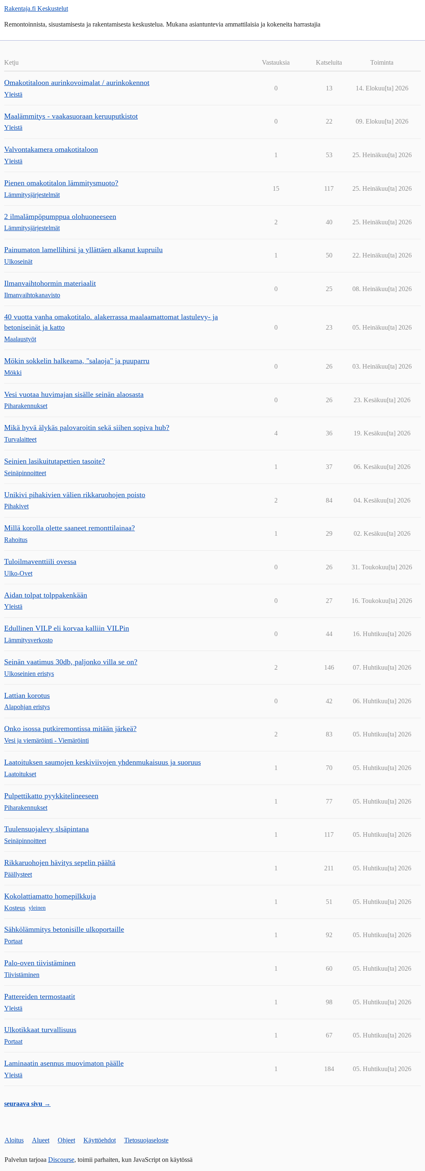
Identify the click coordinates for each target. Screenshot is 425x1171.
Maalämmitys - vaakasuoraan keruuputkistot (71, 116)
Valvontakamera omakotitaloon (51, 149)
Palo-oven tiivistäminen (40, 963)
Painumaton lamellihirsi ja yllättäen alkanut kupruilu (83, 249)
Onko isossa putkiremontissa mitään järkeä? (70, 728)
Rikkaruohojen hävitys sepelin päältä (59, 862)
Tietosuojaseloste (146, 1140)
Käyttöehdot (99, 1140)
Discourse (61, 1159)
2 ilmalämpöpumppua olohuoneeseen (60, 216)
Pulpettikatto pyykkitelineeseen (51, 796)
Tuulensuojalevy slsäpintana (46, 829)
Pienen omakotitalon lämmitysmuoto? (61, 183)
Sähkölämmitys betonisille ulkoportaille (64, 929)
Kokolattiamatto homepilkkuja (50, 896)
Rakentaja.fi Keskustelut (36, 8)
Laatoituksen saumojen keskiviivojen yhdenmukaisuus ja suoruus (102, 762)
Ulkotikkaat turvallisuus (40, 1029)
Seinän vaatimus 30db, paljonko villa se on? (70, 662)
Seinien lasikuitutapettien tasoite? (54, 461)
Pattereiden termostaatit (39, 996)
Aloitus (14, 1140)
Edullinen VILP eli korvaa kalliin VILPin (66, 628)
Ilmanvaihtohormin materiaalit (50, 283)
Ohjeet (66, 1140)
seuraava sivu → (27, 1103)
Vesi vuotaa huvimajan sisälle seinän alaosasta (74, 394)
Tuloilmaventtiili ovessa (40, 561)
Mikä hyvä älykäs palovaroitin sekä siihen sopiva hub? (86, 427)
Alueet (40, 1140)
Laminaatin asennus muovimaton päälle (64, 1063)
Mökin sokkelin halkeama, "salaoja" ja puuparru (76, 361)
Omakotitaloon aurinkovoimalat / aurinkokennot (76, 82)
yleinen (37, 908)
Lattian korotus (27, 695)
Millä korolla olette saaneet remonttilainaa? (69, 528)
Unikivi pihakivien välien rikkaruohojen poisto (74, 495)
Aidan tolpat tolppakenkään (45, 595)
